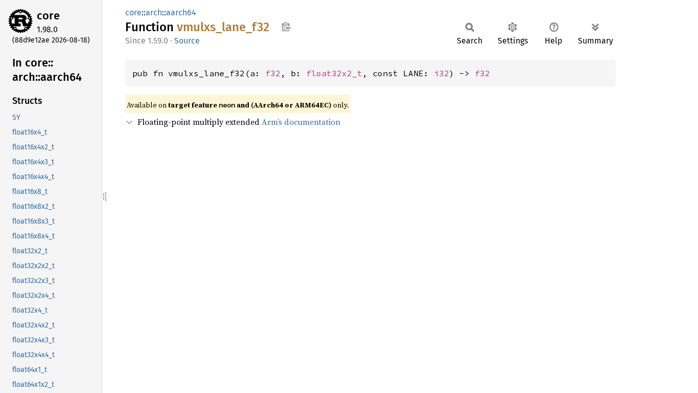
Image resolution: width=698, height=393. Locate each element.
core (48, 16)
